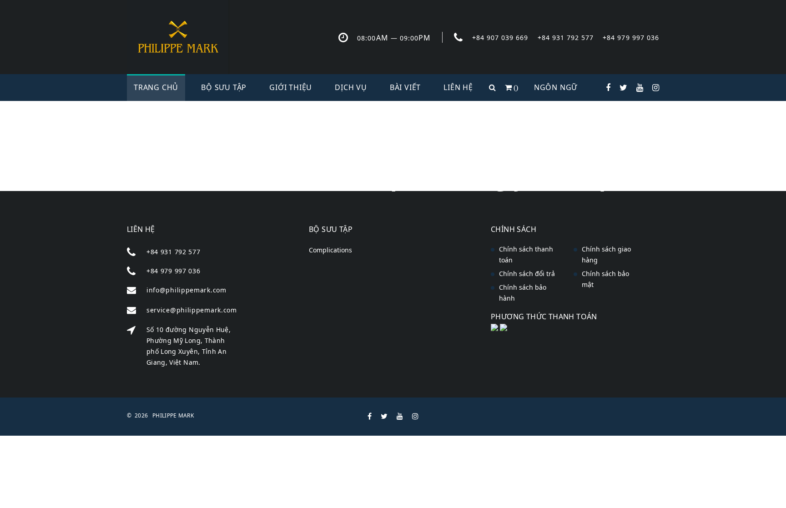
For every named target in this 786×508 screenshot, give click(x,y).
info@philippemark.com (186, 290)
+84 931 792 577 (566, 38)
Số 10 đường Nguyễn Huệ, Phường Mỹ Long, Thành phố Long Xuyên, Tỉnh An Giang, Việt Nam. (188, 346)
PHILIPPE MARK (173, 415)
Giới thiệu (290, 87)
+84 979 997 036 (631, 38)
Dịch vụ (351, 87)
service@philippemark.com (191, 310)
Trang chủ (156, 87)
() (515, 87)
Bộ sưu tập (224, 87)
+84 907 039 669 (500, 38)
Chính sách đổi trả (527, 273)
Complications (330, 250)
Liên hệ (458, 87)
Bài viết (405, 87)
